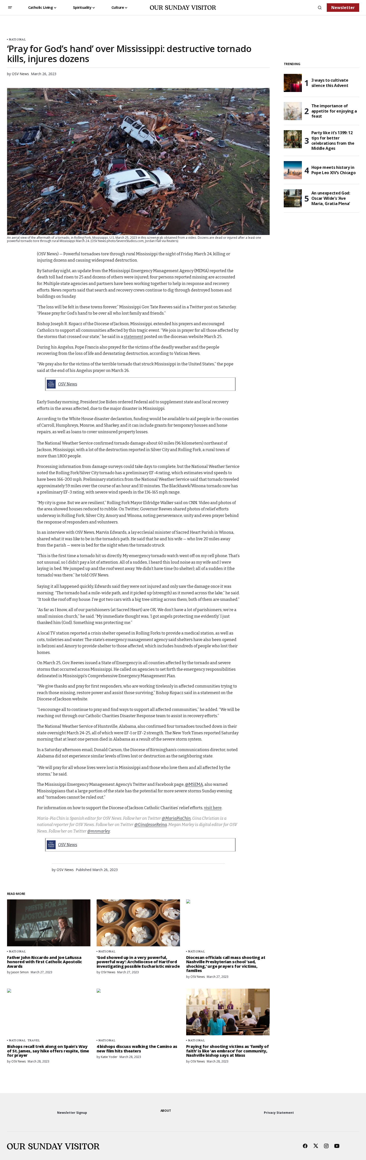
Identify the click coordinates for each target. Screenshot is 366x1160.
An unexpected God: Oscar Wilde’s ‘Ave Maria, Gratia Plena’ (330, 198)
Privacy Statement (279, 1112)
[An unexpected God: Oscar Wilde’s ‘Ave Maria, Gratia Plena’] (293, 198)
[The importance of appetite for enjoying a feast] (293, 111)
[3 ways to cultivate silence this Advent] (293, 83)
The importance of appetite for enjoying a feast (334, 111)
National (17, 39)
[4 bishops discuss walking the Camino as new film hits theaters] (138, 1012)
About (165, 1110)
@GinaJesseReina (150, 824)
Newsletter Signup (72, 1112)
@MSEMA (194, 784)
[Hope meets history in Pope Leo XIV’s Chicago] (293, 170)
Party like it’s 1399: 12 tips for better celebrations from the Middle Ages (332, 140)
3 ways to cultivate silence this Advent (329, 82)
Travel (34, 1040)
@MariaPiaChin (176, 818)
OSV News (67, 384)
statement (133, 336)
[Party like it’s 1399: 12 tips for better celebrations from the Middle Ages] (293, 139)
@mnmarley (98, 831)
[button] (10, 8)
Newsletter (343, 7)
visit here (213, 807)
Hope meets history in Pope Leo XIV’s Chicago (333, 170)
